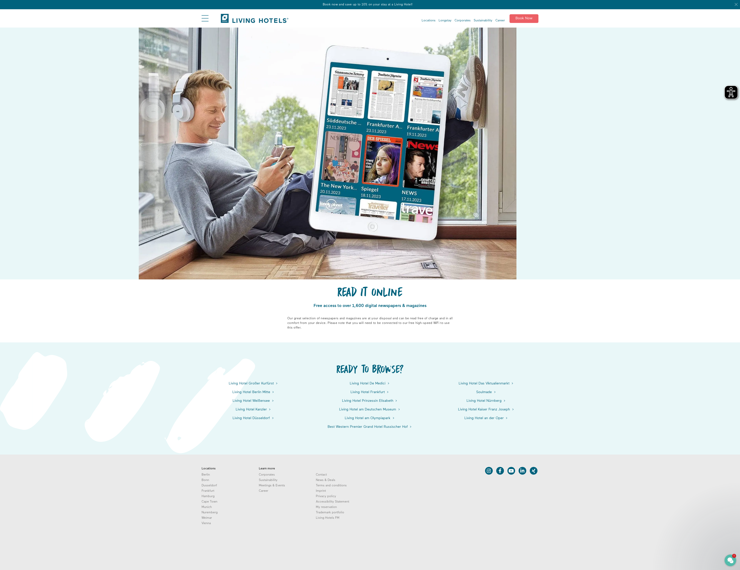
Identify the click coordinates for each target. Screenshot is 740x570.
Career (500, 20)
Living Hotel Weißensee (252, 401)
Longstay (445, 20)
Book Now (523, 18)
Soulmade (484, 392)
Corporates (463, 20)
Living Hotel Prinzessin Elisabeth (368, 401)
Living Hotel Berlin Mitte (251, 392)
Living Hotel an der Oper (484, 418)
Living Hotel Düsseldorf (252, 418)
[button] (707, 543)
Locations (429, 20)
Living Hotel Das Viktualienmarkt (485, 383)
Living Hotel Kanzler (252, 409)
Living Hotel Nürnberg (485, 401)
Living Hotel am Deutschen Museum (368, 409)
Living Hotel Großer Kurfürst (252, 383)
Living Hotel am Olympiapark (368, 418)
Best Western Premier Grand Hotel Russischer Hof (368, 427)
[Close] (736, 4)
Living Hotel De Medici (368, 383)
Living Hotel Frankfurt (368, 392)
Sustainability (483, 20)
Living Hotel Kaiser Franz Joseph (484, 409)
